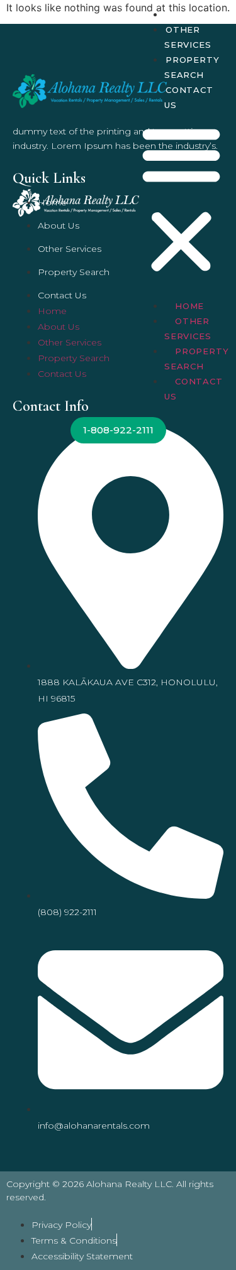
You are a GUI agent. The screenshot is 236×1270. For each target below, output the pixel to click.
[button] (181, 200)
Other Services (187, 37)
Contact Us (188, 97)
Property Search (191, 67)
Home (180, 14)
